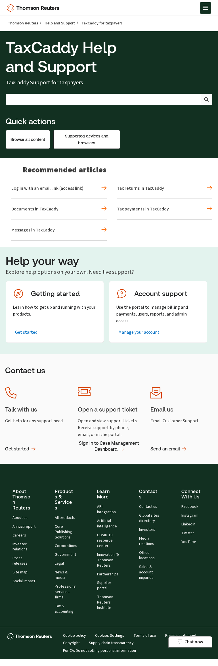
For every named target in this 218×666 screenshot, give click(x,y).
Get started (26, 332)
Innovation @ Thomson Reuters (108, 560)
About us (20, 517)
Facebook (189, 506)
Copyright (71, 643)
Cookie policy (74, 635)
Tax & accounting (64, 609)
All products (65, 517)
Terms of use (144, 635)
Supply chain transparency (111, 643)
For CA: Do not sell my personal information (99, 650)
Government (65, 554)
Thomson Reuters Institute (105, 602)
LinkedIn (188, 524)
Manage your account (139, 332)
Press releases (20, 561)
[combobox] (109, 99)
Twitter (187, 533)
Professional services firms (65, 592)
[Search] (206, 99)
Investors (147, 529)
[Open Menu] (205, 8)
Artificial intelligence (107, 523)
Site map (20, 572)
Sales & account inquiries (146, 572)
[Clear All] (195, 99)
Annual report (23, 526)
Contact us (148, 506)
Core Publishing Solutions (63, 532)
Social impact (23, 581)
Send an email (165, 449)
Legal (59, 563)
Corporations (66, 545)
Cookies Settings (109, 635)
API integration (106, 509)
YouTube (188, 541)
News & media (61, 575)
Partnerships (108, 574)
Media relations (146, 541)
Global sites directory (149, 518)
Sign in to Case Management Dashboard (109, 446)
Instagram (189, 515)
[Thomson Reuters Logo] (34, 8)
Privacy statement (180, 635)
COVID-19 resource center (105, 540)
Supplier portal (104, 585)
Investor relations (20, 547)
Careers (19, 535)
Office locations (147, 555)
